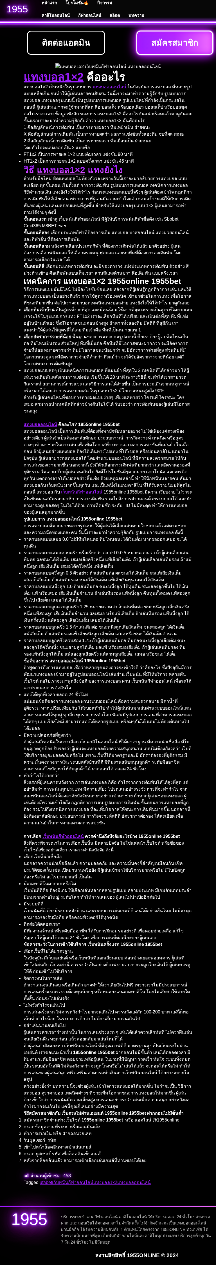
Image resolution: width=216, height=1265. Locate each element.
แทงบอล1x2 (105, 1182)
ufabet (46, 1182)
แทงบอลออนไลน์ (110, 86)
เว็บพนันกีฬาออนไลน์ (81, 492)
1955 (17, 8)
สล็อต (115, 15)
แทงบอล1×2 (54, 77)
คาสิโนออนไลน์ (56, 15)
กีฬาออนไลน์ (89, 15)
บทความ (136, 15)
